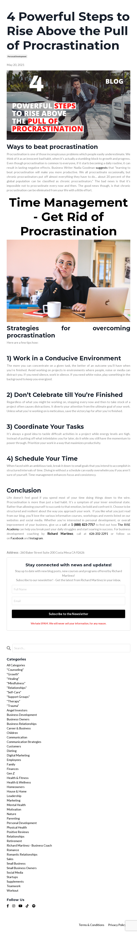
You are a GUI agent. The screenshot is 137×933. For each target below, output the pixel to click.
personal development (17, 56)
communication (17, 737)
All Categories (16, 665)
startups (12, 877)
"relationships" (17, 687)
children (12, 733)
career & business (19, 728)
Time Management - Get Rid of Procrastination (68, 217)
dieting (12, 751)
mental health (16, 805)
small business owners (22, 868)
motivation (14, 809)
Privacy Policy (117, 925)
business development (22, 715)
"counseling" (15, 669)
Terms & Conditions (92, 925)
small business (16, 863)
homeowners (16, 787)
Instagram (36, 538)
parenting (13, 818)
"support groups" (18, 696)
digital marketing (18, 755)
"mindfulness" (16, 683)
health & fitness (18, 778)
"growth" (13, 674)
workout (12, 890)
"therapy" (13, 701)
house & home (17, 791)
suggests (102, 167)
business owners (18, 719)
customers (14, 746)
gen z (11, 773)
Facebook (17, 538)
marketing (13, 800)
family (11, 764)
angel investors (17, 710)
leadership (14, 796)
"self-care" (14, 692)
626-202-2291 (98, 533)
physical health (17, 827)
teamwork (14, 886)
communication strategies (24, 742)
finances (13, 769)
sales (10, 859)
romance (13, 850)
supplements (15, 881)
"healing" (13, 678)
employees (14, 760)
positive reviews (18, 832)
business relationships (22, 724)
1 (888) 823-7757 (83, 524)
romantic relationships (22, 854)
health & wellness (19, 782)
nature (11, 814)
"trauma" (13, 706)
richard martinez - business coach (29, 845)
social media (15, 872)
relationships (15, 836)
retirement (14, 841)
